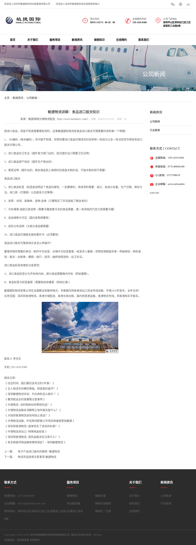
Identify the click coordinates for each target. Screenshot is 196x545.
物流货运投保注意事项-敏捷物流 (37, 456)
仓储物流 (35, 539)
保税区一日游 (103, 511)
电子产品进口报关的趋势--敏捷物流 (39, 451)
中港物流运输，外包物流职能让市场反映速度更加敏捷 (40, 420)
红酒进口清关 (75, 511)
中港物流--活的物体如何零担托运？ (29, 404)
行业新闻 (155, 130)
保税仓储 (100, 495)
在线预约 (121, 39)
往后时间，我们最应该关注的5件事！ (30, 383)
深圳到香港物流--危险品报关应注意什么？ (33, 437)
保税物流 (72, 495)
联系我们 (143, 39)
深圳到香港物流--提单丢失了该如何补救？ (33, 426)
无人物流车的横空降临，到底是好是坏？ (32, 388)
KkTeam (97, 534)
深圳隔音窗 (23, 539)
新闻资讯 (77, 39)
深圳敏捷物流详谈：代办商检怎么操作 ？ (32, 394)
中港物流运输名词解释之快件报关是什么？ (33, 410)
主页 (7, 97)
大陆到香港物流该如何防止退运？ (28, 415)
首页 (12, 39)
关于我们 (32, 39)
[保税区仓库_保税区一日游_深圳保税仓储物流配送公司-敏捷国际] (23, 22)
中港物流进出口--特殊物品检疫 (26, 431)
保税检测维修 (103, 503)
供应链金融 (73, 503)
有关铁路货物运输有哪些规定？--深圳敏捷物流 (35, 442)
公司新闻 (153, 74)
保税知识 (99, 39)
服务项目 (55, 39)
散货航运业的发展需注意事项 (25, 399)
